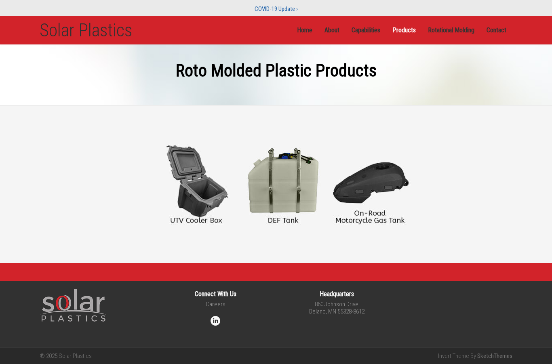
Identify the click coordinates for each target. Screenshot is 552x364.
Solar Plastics (86, 30)
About (331, 30)
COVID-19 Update (276, 9)
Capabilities (366, 30)
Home (304, 30)
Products (404, 30)
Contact (496, 30)
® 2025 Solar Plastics (66, 356)
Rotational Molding (451, 30)
